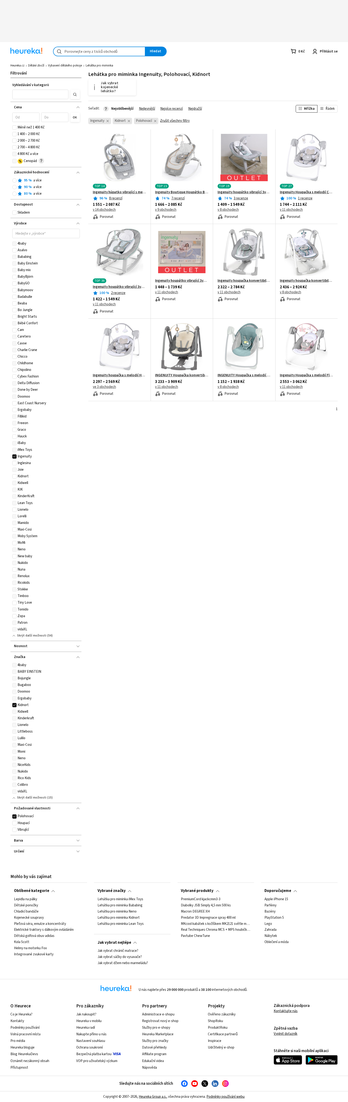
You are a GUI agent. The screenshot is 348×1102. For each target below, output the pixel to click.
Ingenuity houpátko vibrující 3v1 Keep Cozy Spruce (119, 287)
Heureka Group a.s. (152, 1096)
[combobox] (99, 51)
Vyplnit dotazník (285, 1033)
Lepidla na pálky (25, 899)
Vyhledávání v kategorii (30, 85)
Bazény (270, 911)
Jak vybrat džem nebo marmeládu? (123, 963)
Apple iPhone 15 (276, 899)
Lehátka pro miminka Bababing (120, 905)
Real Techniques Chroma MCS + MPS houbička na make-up (215, 929)
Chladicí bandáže (26, 911)
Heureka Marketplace (158, 1034)
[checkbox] (14, 127)
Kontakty (17, 1021)
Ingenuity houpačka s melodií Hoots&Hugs (119, 375)
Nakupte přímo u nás (91, 1034)
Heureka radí (85, 1027)
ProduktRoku (218, 1027)
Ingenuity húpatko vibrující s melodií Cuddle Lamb (119, 192)
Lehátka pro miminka (99, 65)
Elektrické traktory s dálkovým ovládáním (44, 929)
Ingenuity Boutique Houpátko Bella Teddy (182, 192)
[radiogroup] (46, 187)
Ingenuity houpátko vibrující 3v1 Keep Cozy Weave (244, 192)
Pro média (17, 1040)
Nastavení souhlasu (90, 1040)
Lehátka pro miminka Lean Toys (121, 923)
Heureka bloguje (22, 1047)
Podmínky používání (25, 1027)
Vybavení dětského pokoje (65, 65)
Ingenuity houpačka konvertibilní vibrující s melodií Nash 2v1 (306, 280)
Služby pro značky (155, 1040)
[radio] (14, 180)
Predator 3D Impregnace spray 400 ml (208, 917)
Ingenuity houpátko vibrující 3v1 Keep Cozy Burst (182, 280)
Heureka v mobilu (89, 1021)
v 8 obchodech (228, 209)
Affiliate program (154, 1054)
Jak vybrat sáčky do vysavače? (120, 957)
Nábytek (270, 936)
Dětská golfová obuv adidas (34, 936)
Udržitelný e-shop (221, 1047)
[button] (40, 94)
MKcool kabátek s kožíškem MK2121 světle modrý (215, 923)
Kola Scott (21, 942)
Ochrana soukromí (89, 1047)
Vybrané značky (112, 891)
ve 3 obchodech (104, 387)
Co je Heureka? (21, 1014)
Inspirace (214, 1040)
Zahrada (270, 929)
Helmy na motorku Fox (30, 948)
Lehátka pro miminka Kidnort (119, 917)
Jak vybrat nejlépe (114, 942)
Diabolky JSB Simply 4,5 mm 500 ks (206, 905)
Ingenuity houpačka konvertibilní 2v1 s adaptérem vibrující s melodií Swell (244, 280)
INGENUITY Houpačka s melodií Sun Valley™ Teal (244, 375)
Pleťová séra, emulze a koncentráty (40, 923)
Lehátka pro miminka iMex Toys (120, 899)
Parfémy (270, 905)
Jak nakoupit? (86, 1014)
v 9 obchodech (165, 209)
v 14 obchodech (104, 209)
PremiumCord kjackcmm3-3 (200, 899)
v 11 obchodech (291, 209)
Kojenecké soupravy (29, 917)
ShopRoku (215, 1021)
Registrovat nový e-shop (160, 1021)
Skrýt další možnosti (31, 635)
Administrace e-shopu (158, 1014)
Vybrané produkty (197, 891)
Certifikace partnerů (223, 1034)
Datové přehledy (154, 1047)
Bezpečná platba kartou (94, 1054)
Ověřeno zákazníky (222, 1014)
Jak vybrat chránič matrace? (118, 950)
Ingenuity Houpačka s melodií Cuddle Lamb (306, 192)
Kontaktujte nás (286, 1011)
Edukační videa (153, 1060)
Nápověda (149, 1067)
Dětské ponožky (26, 905)
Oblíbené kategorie (31, 891)
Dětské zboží (36, 65)
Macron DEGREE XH (195, 911)
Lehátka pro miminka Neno (117, 911)
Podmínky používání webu (225, 1096)
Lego (268, 923)
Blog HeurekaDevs (24, 1054)
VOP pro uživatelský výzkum (96, 1060)
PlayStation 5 (274, 917)
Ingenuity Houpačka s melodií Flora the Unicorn (306, 375)
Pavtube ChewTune (195, 936)
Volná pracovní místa (25, 1034)
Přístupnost (19, 1067)
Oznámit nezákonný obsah (29, 1060)
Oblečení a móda (276, 942)
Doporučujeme (277, 891)
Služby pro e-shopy (156, 1027)
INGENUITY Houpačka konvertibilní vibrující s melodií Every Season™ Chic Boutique (182, 375)
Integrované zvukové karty (34, 954)
